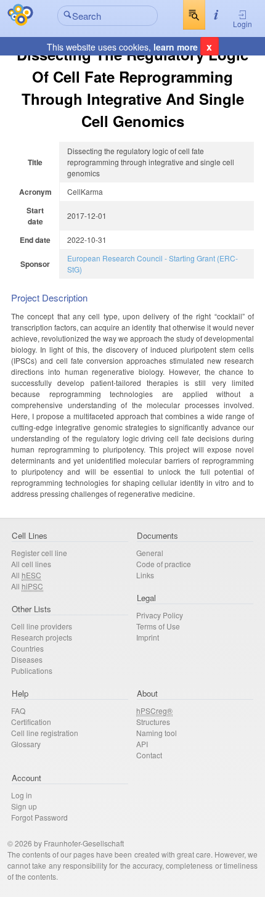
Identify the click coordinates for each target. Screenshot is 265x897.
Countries (27, 648)
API (142, 744)
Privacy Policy (159, 615)
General (149, 552)
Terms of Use (158, 626)
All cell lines (31, 564)
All (26, 575)
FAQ (18, 710)
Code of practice (163, 564)
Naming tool (156, 732)
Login (242, 23)
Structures (153, 721)
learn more (175, 47)
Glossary (26, 744)
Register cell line (39, 552)
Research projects (41, 637)
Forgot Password (39, 817)
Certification (31, 721)
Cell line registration (44, 732)
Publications (31, 670)
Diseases (27, 659)
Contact (149, 755)
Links (145, 575)
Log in (21, 795)
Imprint (147, 637)
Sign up (24, 806)
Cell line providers (41, 626)
